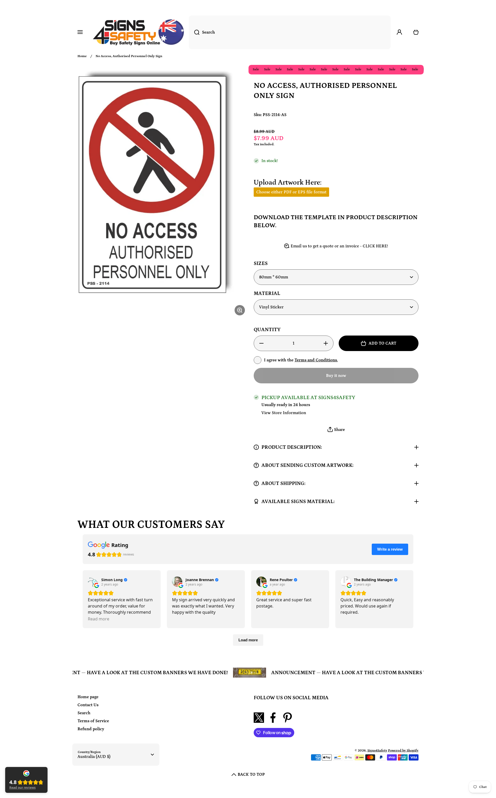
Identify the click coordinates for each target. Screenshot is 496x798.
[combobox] (290, 32)
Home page (88, 697)
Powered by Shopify (403, 751)
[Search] (194, 32)
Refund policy (91, 729)
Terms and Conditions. (316, 360)
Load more (248, 640)
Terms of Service (93, 721)
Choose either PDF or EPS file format (291, 192)
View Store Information (283, 413)
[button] (336, 430)
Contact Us (88, 705)
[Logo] (138, 32)
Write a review (390, 549)
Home (82, 56)
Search (84, 713)
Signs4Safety (377, 751)
